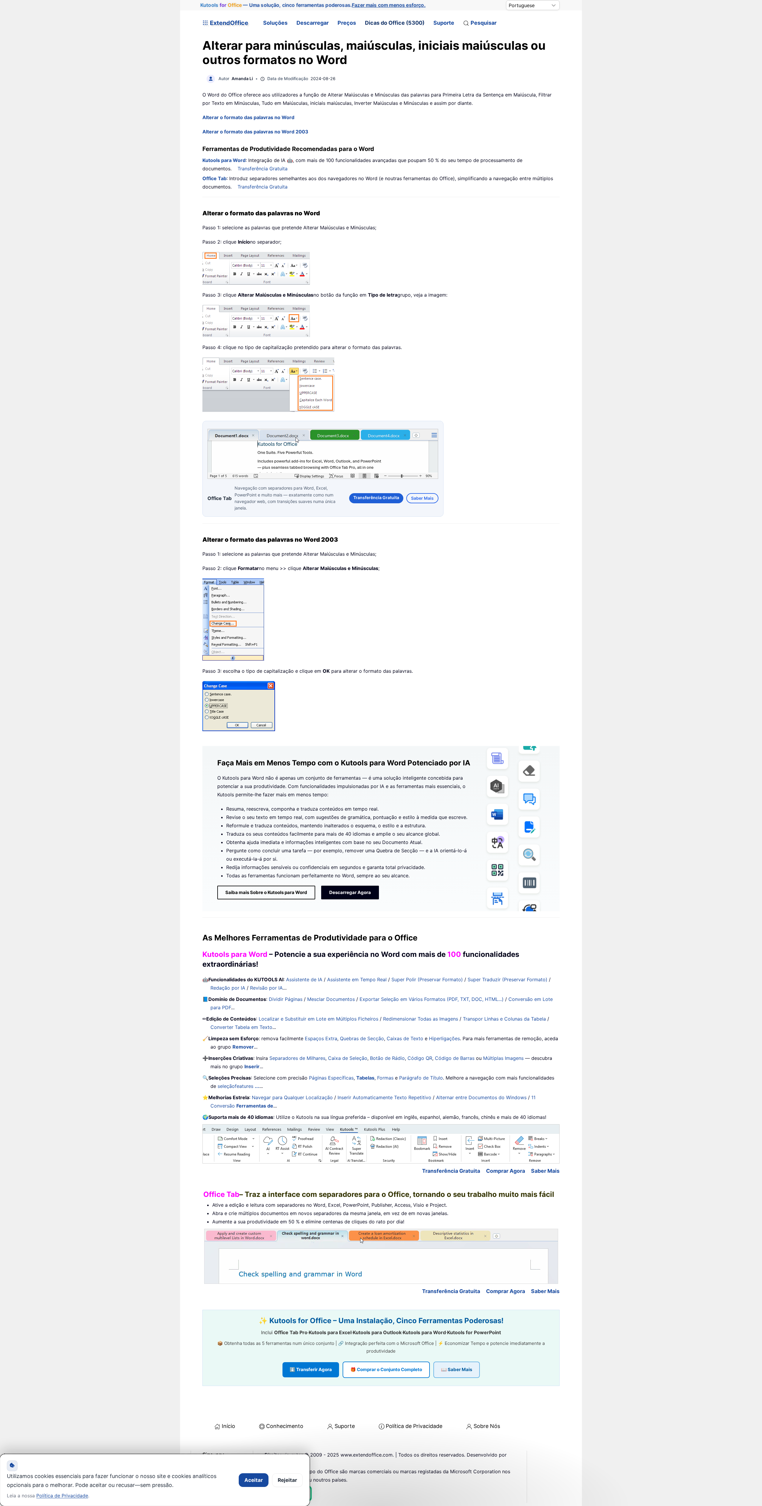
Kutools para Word (224, 160)
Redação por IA (227, 988)
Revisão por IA (266, 988)
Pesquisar (483, 23)
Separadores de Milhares (297, 1058)
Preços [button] (347, 23)
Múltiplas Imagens (503, 1058)
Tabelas (365, 1078)
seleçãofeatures (238, 1086)
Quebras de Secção (362, 1038)
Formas (385, 1078)
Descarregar (312, 23)
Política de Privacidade (414, 1426)
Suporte (443, 23)
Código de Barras (454, 1058)
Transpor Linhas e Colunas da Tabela (504, 1019)
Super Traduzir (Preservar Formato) (507, 979)
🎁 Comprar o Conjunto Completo (386, 1369)
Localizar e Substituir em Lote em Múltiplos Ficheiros (318, 1019)
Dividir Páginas (285, 999)
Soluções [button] (275, 23)
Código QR (419, 1058)
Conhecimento (284, 1426)
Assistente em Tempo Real (357, 979)
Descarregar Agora (350, 892)
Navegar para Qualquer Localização (292, 1097)
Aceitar (253, 1480)
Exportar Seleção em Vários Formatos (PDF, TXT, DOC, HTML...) (432, 999)
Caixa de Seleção (347, 1058)
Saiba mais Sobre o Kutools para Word (266, 892)
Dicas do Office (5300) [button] (394, 23)
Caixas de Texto (405, 1038)
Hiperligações (444, 1038)
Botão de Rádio (387, 1058)
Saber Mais (422, 498)
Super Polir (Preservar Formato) (427, 979)
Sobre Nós (487, 1426)
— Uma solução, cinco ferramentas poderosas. (312, 5)
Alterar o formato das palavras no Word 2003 (255, 132)
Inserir (252, 1066)
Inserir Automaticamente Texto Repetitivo (384, 1097)
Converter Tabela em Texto (241, 1027)
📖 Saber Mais (456, 1369)
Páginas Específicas (331, 1078)
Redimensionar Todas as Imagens (420, 1019)
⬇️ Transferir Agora (311, 1369)
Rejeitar (287, 1480)
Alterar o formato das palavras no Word (248, 117)
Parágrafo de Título (421, 1078)
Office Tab (214, 178)
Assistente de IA (304, 979)
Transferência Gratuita (263, 169)
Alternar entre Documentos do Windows (481, 1097)
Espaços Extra (321, 1038)
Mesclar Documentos (331, 999)
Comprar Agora (505, 1171)
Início (228, 1426)
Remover (243, 1047)
